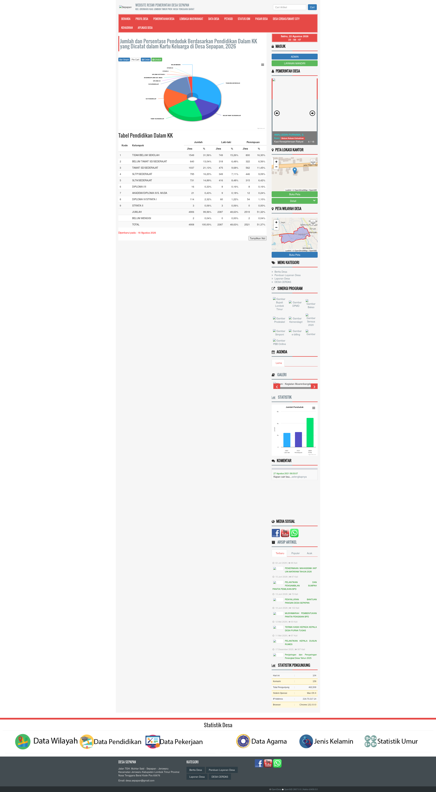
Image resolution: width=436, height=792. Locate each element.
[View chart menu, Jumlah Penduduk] (313, 408)
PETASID (228, 19)
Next (314, 386)
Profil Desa (142, 19)
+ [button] (276, 162)
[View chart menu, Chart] (262, 64)
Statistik (284, 397)
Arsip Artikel (286, 542)
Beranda (125, 19)
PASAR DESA (261, 19)
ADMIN (295, 56)
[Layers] (313, 161)
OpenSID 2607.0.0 (292, 789)
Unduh (157, 59)
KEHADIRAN (127, 27)
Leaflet (288, 190)
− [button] (276, 167)
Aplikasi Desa (145, 27)
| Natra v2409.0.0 (310, 789)
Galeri (281, 374)
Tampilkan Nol (257, 238)
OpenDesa (276, 789)
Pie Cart (135, 59)
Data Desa (213, 19)
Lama (279, 363)
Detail (293, 201)
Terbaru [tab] (280, 553)
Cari (312, 7)
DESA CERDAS (282, 282)
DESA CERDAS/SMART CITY (286, 19)
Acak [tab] (309, 553)
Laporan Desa (282, 278)
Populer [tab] (295, 553)
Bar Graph (124, 59)
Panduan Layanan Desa (287, 275)
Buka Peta (294, 194)
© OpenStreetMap (300, 190)
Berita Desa (280, 271)
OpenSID (313, 190)
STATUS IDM (244, 19)
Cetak (147, 59)
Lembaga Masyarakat (191, 19)
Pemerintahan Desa (163, 19)
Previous (276, 386)
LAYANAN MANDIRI (294, 63)
